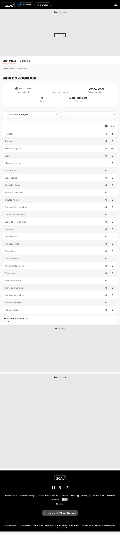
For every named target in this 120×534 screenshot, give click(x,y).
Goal (18, 525)
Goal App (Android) (79, 496)
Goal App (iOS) (97, 496)
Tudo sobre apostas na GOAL (16, 320)
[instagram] (66, 488)
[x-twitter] (60, 488)
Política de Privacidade (48, 496)
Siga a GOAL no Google (62, 512)
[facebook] (53, 488)
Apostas (55, 499)
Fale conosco (11, 496)
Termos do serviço (27, 496)
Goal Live (111, 496)
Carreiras (64, 496)
